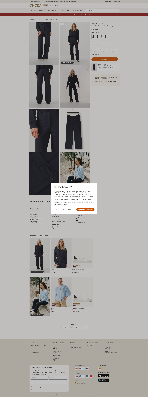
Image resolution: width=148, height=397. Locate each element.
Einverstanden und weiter (85, 209)
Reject (69, 209)
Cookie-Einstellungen (58, 209)
